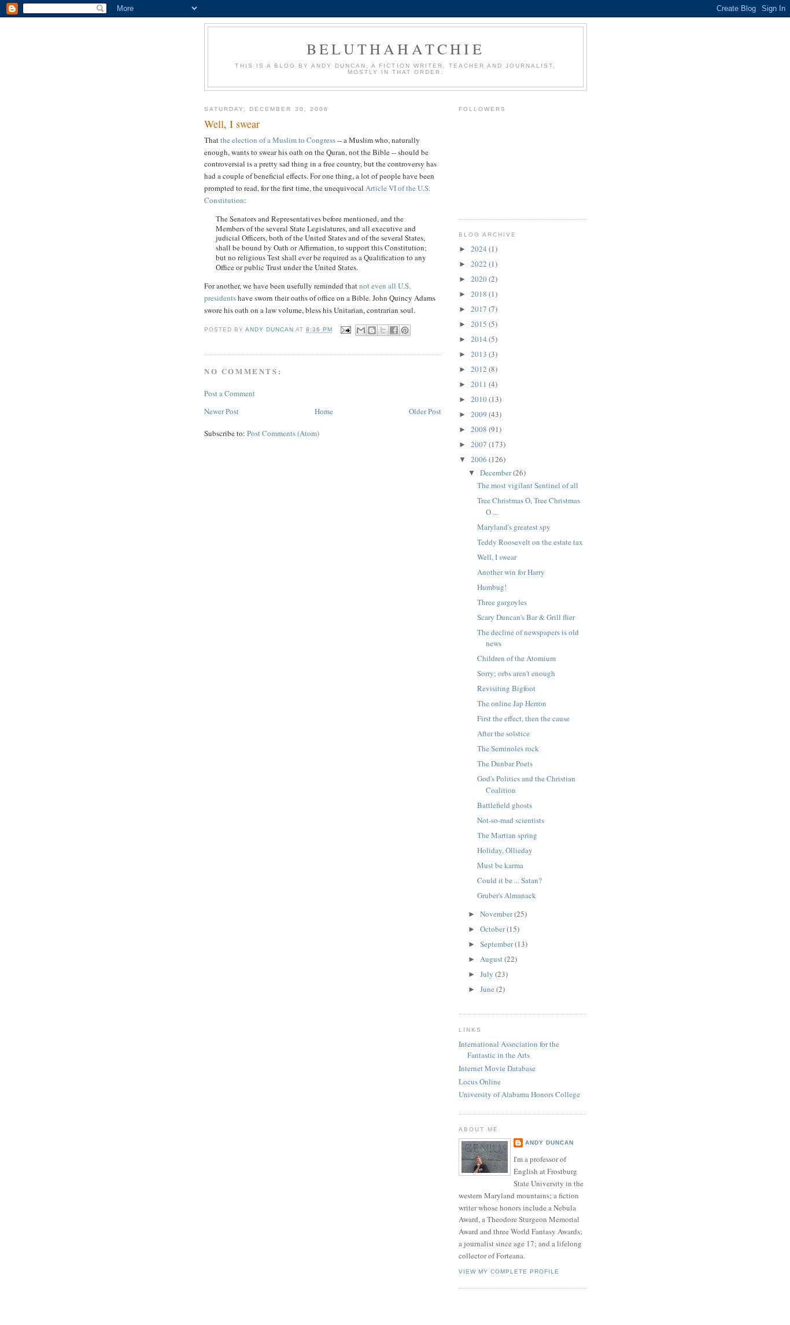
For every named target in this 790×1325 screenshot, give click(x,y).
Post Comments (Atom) (283, 433)
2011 (480, 384)
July (487, 974)
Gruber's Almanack (506, 895)
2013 (480, 354)
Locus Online (480, 1081)
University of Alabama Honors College (519, 1094)
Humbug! (492, 587)
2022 (480, 264)
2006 (480, 459)
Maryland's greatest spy (514, 527)
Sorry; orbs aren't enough (516, 673)
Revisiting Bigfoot (506, 688)
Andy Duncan (549, 1142)
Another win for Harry (511, 572)
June (488, 989)
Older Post (425, 411)
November (497, 914)
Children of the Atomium (516, 658)
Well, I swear (496, 557)
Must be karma (500, 865)
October (493, 929)
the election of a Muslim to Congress (277, 140)
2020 (480, 279)
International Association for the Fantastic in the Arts (509, 1050)
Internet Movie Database (497, 1068)
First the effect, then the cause (523, 718)
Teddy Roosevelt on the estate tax (530, 542)
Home (324, 411)
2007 (480, 444)
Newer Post (221, 411)
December (496, 472)
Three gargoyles (502, 602)
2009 (480, 414)
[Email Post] (345, 330)
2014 (480, 339)
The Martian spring (507, 835)
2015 (480, 324)
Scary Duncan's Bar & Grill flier (526, 617)
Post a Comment (229, 393)
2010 (480, 399)
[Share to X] (383, 330)
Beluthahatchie (396, 48)
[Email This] (361, 330)
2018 (480, 294)
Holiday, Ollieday (505, 850)
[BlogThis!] (372, 330)
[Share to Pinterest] (405, 330)
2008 (480, 429)
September (497, 944)
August (492, 959)
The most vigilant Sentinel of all (527, 485)
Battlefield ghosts (504, 805)
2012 (480, 369)
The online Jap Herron (512, 703)
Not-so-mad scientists (510, 820)
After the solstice (503, 733)
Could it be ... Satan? (509, 880)
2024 (480, 248)
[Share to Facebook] (394, 330)
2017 (480, 309)
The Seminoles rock (508, 748)
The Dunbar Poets (505, 763)
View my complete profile (509, 1271)
